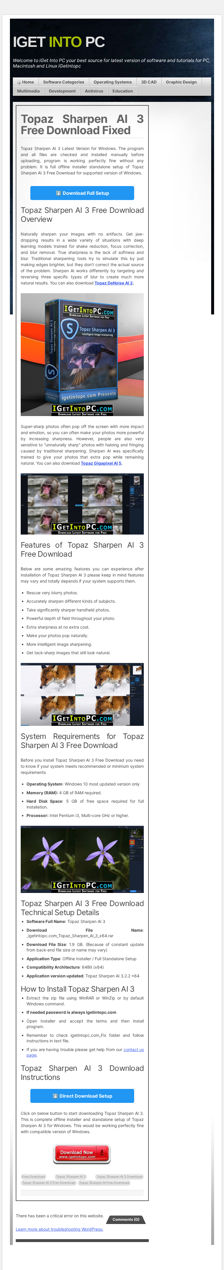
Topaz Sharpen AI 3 (70, 1177)
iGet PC (59, 41)
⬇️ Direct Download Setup (82, 1096)
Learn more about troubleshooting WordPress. (59, 1229)
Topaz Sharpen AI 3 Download (119, 1177)
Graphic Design (181, 81)
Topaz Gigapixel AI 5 (101, 463)
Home (28, 81)
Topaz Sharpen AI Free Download (104, 1183)
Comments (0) (126, 1219)
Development (62, 91)
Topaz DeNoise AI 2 (113, 282)
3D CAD (149, 81)
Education (123, 91)
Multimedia (28, 91)
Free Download (33, 1177)
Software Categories (63, 81)
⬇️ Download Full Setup (82, 193)
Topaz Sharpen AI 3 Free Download (48, 1183)
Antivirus (94, 91)
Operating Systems (113, 81)
